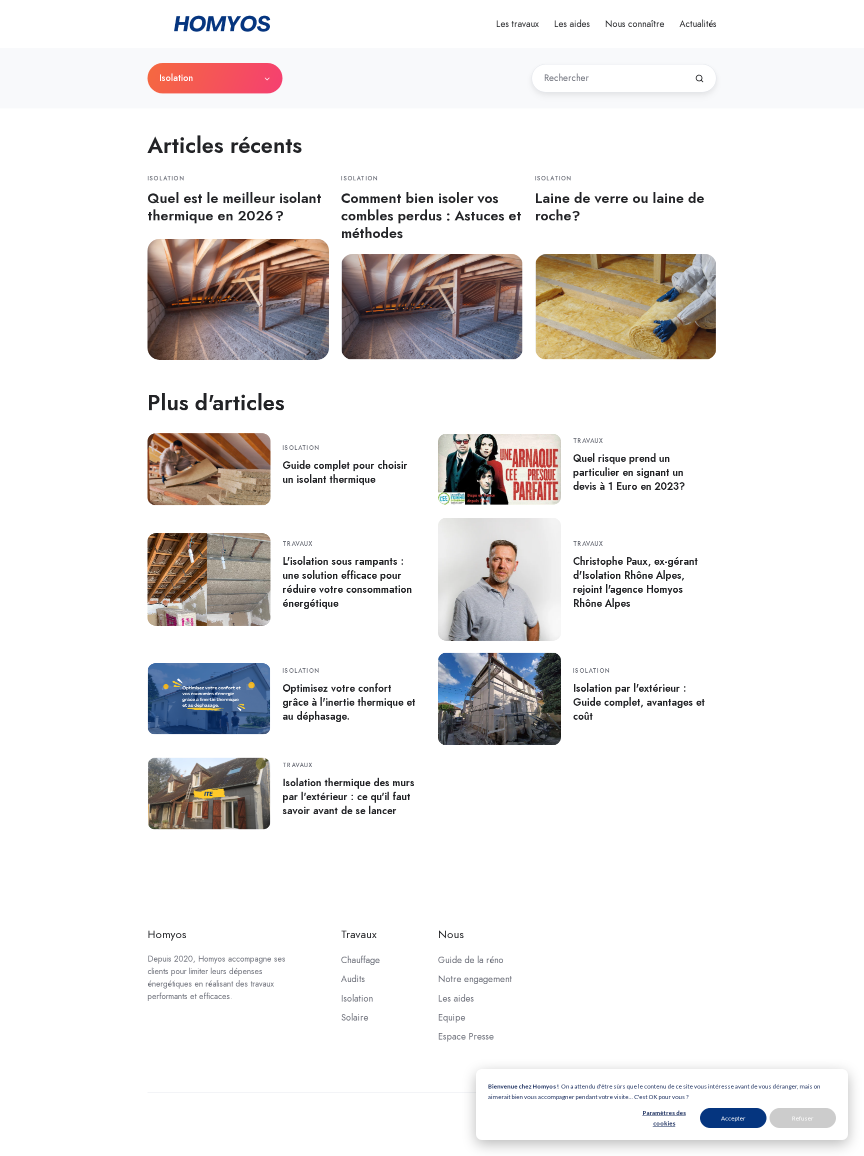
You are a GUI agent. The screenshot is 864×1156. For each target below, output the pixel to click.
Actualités (698, 23)
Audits (353, 979)
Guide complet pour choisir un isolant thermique (345, 472)
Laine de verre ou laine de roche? (619, 207)
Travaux (588, 440)
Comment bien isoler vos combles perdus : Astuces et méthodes (431, 215)
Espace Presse (466, 1036)
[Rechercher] (699, 78)
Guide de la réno (471, 960)
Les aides (572, 23)
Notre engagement (475, 979)
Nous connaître (634, 23)
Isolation (166, 178)
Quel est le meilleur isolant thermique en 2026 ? (235, 207)
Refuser (803, 1118)
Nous (451, 934)
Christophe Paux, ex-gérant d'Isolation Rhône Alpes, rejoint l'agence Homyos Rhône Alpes (635, 582)
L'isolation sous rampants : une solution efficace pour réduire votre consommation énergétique (347, 582)
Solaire (354, 1017)
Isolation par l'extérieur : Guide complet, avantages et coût (639, 702)
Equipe (452, 1017)
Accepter (733, 1118)
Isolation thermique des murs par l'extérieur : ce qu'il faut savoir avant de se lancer (348, 797)
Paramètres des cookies (664, 1118)
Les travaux (517, 23)
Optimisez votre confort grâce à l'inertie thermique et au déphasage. (349, 702)
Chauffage (360, 960)
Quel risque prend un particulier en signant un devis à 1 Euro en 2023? (629, 472)
